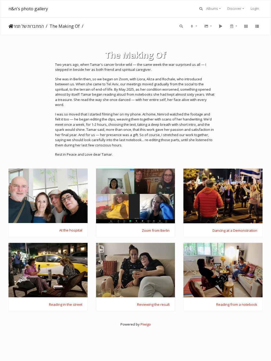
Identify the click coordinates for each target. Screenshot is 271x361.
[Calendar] (233, 26)
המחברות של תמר (28, 26)
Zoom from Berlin (156, 231)
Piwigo (146, 324)
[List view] (257, 26)
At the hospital (70, 230)
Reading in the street (65, 305)
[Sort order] (193, 26)
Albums (212, 8)
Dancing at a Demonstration (235, 231)
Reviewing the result (153, 305)
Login (255, 8)
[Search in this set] (181, 26)
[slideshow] (220, 26)
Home (10, 26)
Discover (234, 8)
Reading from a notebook (236, 305)
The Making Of (64, 26)
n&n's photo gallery (28, 9)
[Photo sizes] (208, 26)
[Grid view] (245, 26)
